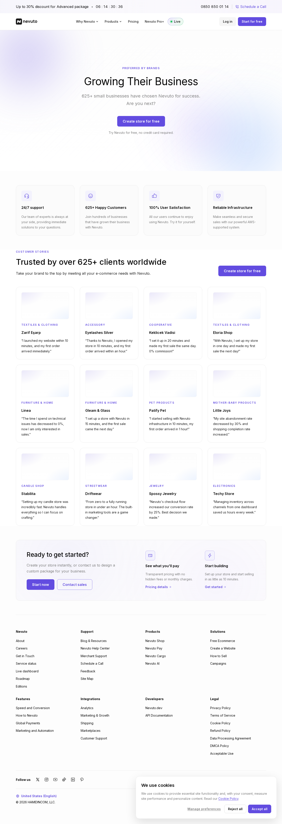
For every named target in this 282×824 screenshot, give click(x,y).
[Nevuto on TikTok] (64, 779)
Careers (22, 648)
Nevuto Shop (155, 641)
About (20, 641)
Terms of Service (222, 715)
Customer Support (94, 738)
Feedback (88, 671)
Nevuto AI (152, 663)
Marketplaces (90, 730)
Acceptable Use (222, 753)
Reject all (235, 809)
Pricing (133, 21)
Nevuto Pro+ (154, 21)
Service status (26, 663)
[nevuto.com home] (26, 21)
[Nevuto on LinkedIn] (72, 779)
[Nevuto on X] (37, 779)
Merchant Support (94, 656)
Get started (214, 587)
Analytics (87, 708)
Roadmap (23, 679)
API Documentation (159, 715)
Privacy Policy (220, 708)
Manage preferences (204, 809)
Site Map (87, 679)
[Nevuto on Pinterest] (81, 779)
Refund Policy (220, 730)
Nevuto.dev (153, 708)
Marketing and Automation (35, 730)
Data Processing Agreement (230, 738)
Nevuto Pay (153, 648)
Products (111, 21)
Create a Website (223, 648)
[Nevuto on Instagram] (46, 779)
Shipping (87, 723)
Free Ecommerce (222, 641)
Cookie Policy (220, 723)
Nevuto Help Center (95, 648)
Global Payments (28, 723)
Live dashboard (27, 671)
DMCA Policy (219, 746)
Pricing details (156, 587)
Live (177, 21)
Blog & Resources (94, 641)
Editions (21, 686)
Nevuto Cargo (155, 656)
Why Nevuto (85, 21)
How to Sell (218, 656)
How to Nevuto (27, 715)
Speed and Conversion (33, 708)
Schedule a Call (253, 6)
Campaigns (218, 663)
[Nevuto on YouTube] (55, 779)
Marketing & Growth (95, 715)
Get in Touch (25, 656)
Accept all (259, 809)
